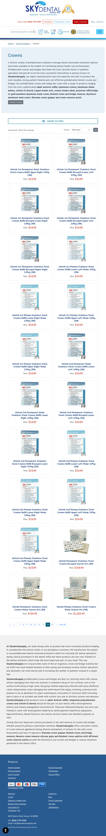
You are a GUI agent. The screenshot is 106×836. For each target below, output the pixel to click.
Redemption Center (62, 22)
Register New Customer (17, 804)
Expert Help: (29, 22)
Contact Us (52, 793)
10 (31, 624)
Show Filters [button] (55, 121)
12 (39, 624)
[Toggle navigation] (99, 31)
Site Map (51, 804)
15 (52, 624)
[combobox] (23, 32)
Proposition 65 (13, 807)
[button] (53, 31)
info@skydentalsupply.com (25, 823)
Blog (93, 22)
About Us (100, 22)
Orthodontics (53, 771)
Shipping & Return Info (17, 800)
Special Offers (54, 774)
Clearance (12, 778)
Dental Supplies (14, 767)
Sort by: (67, 130)
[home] (43, 8)
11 (35, 624)
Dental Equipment (55, 767)
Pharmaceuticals (14, 771)
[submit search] (34, 32)
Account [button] (66, 32)
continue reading (15, 102)
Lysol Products (13, 774)
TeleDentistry (53, 807)
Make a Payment (80, 22)
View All (62, 624)
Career (10, 797)
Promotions (47, 22)
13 (44, 624)
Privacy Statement (55, 800)
